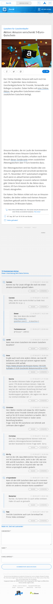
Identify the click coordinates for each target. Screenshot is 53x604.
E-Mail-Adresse (7, 556)
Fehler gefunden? (12, 220)
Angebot (28, 227)
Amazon (19, 227)
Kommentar (6, 530)
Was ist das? (37, 212)
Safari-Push (38, 587)
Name (4, 547)
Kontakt (50, 3)
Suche (39, 3)
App (44, 3)
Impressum (20, 587)
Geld (34, 227)
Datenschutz (30, 587)
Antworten (43, 291)
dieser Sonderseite (19, 159)
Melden (33, 291)
